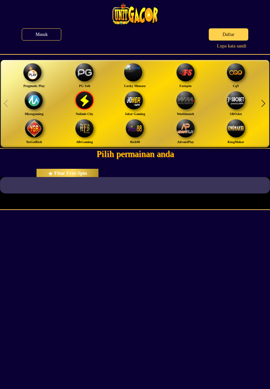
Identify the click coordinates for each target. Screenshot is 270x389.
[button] (263, 103)
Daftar (228, 34)
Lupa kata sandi (231, 45)
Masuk (42, 34)
